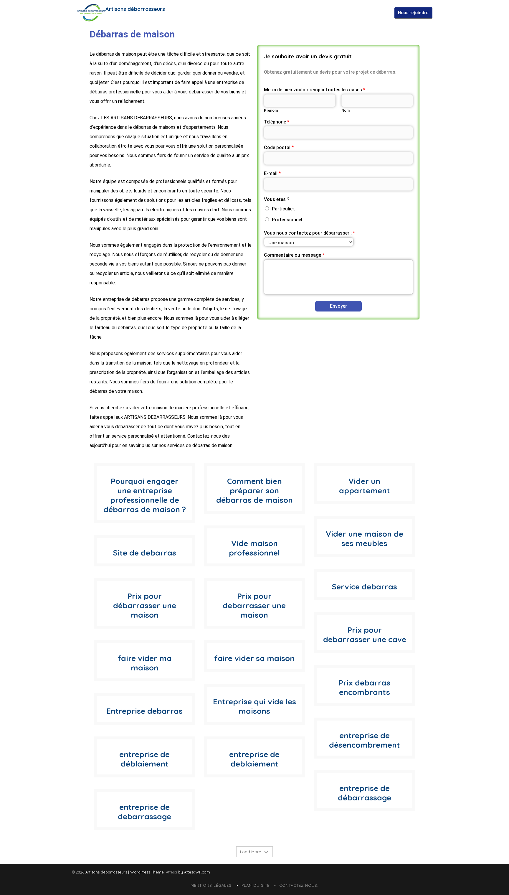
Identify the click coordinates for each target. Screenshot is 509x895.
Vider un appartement (364, 485)
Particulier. (283, 209)
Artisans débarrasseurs (135, 9)
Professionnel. (287, 219)
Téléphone (276, 122)
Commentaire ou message (294, 255)
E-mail (272, 173)
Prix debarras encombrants (364, 687)
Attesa (171, 872)
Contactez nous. (297, 12)
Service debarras (364, 586)
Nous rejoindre (413, 12)
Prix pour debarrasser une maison (254, 605)
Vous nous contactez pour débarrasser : (309, 233)
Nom (345, 110)
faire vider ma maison (145, 663)
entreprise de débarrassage (364, 792)
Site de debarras (144, 553)
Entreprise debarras (144, 711)
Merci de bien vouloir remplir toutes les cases (314, 90)
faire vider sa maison (254, 658)
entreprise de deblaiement (254, 759)
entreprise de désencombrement (364, 740)
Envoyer (338, 306)
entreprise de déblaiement (144, 759)
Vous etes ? (277, 199)
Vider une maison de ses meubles (364, 538)
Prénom (271, 110)
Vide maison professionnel (254, 548)
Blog (386, 12)
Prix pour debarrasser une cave (364, 634)
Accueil (264, 12)
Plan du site (256, 885)
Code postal (279, 147)
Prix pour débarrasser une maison (144, 605)
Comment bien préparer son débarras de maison (254, 490)
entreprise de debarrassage (144, 811)
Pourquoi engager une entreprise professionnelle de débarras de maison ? (144, 495)
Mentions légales (211, 885)
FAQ (369, 12)
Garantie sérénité (339, 12)
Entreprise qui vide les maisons (254, 706)
